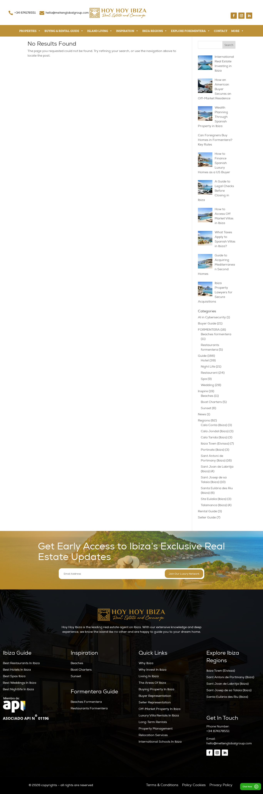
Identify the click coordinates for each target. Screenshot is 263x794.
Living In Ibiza (149, 676)
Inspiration (125, 31)
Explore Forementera (188, 31)
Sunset (206, 408)
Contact (220, 31)
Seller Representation (155, 702)
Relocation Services (153, 735)
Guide (202, 356)
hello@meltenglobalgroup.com (67, 13)
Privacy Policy (220, 785)
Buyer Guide (207, 323)
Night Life (208, 367)
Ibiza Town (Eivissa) (215, 443)
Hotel (205, 360)
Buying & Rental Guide (61, 31)
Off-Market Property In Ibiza (159, 709)
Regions (204, 420)
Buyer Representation (155, 696)
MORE (235, 31)
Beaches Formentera (86, 702)
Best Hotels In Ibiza (17, 670)
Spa (204, 379)
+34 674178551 (25, 13)
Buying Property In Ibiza (156, 689)
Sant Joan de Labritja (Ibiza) (227, 684)
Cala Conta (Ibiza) (214, 425)
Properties (27, 31)
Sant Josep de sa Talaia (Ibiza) (228, 690)
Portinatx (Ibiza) (212, 450)
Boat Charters (211, 402)
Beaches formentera (216, 334)
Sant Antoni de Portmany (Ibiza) (230, 677)
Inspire (203, 391)
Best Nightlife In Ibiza (18, 689)
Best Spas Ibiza (14, 676)
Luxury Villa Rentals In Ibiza (159, 715)
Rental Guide (207, 511)
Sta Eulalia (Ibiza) (213, 499)
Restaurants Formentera (89, 708)
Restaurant (209, 373)
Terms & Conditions (162, 785)
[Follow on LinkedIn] (249, 16)
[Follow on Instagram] (241, 16)
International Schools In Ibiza (160, 742)
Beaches (207, 396)
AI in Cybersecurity (212, 317)
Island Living (97, 31)
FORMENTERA (209, 330)
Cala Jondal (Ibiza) (215, 431)
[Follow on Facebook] (234, 16)
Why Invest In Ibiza (152, 670)
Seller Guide (207, 517)
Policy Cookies (194, 785)
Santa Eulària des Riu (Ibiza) (227, 697)
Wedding (207, 385)
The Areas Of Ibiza (152, 683)
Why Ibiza (146, 663)
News (202, 414)
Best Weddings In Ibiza (19, 683)
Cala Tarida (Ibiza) (214, 437)
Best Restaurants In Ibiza (21, 663)
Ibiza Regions (152, 31)
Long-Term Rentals (153, 722)
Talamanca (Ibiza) (214, 505)
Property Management (156, 728)
